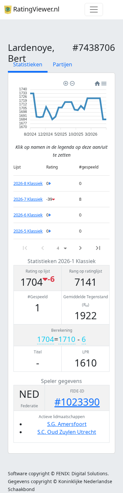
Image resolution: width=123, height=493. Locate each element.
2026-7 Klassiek (28, 199)
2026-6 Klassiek (28, 215)
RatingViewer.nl (36, 9)
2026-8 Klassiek (28, 183)
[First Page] (24, 248)
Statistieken (27, 64)
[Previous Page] (42, 248)
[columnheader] (29, 167)
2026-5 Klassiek (28, 231)
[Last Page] (98, 248)
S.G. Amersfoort (67, 424)
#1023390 (77, 402)
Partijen (62, 64)
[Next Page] (80, 248)
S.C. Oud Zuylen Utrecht (66, 432)
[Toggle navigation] (94, 9)
